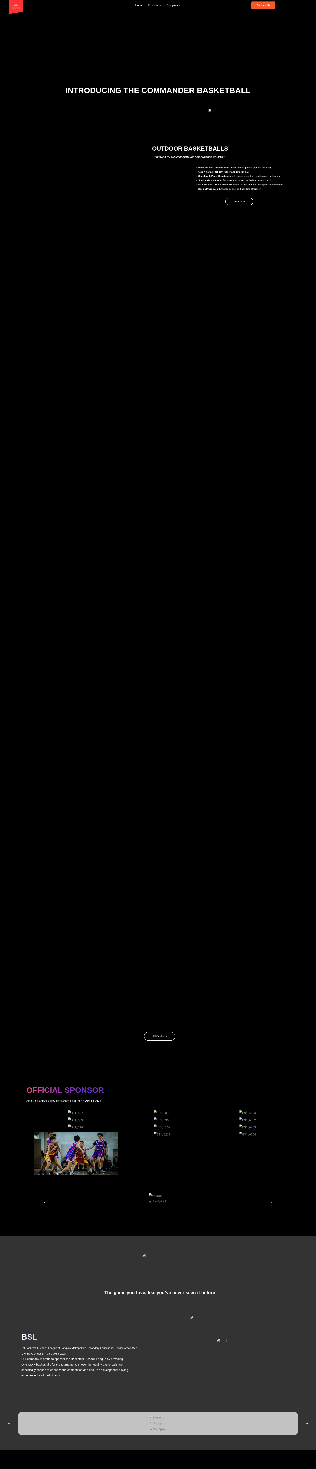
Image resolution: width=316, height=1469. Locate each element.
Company (172, 5)
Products (153, 5)
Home (138, 5)
